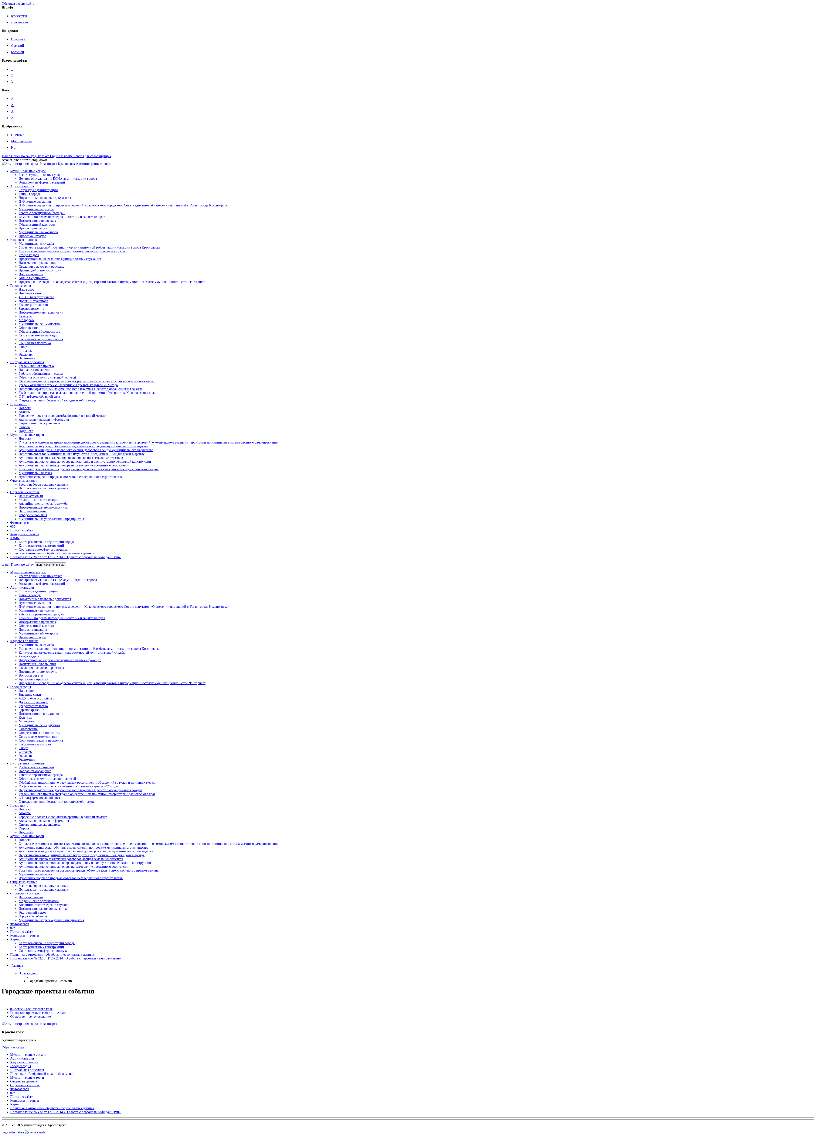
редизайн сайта (23, 1132)
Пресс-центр (29, 973)
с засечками (19, 22)
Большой (17, 52)
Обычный (18, 39)
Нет (14, 147)
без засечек (19, 16)
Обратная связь (13, 1047)
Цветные (17, 135)
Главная (17, 965)
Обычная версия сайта (18, 3)
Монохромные (21, 141)
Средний (17, 45)
